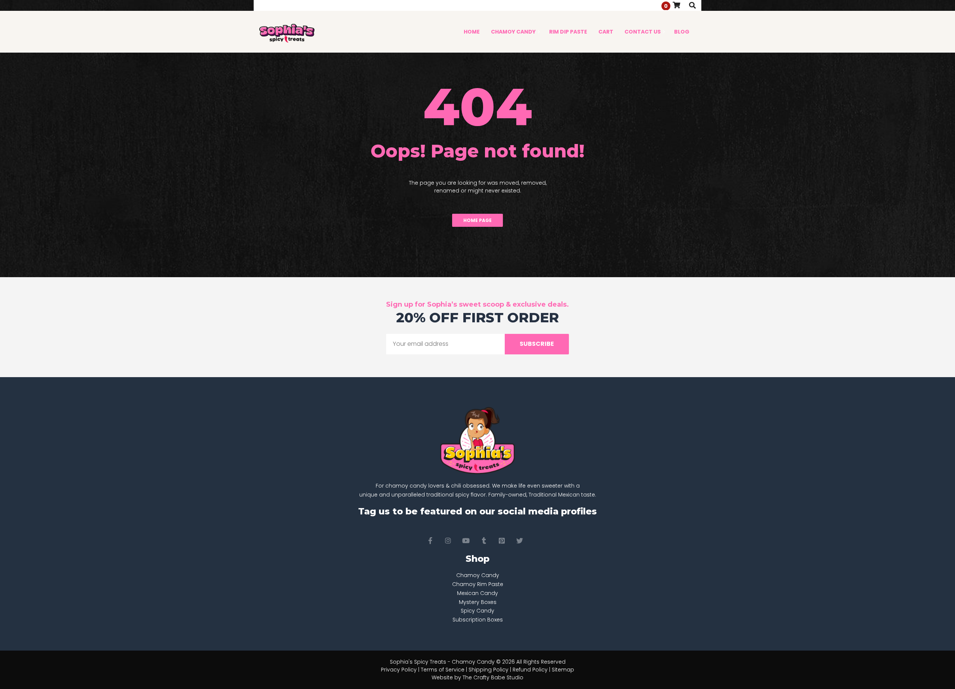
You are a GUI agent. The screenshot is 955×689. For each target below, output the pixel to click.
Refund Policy (530, 669)
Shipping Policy (488, 669)
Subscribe (537, 343)
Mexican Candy (477, 593)
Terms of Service (442, 669)
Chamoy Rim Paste (477, 584)
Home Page (477, 220)
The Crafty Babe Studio (493, 677)
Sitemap (563, 669)
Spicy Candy (477, 610)
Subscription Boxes (478, 619)
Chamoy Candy (477, 575)
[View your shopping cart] (676, 5)
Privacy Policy (399, 669)
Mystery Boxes (478, 602)
